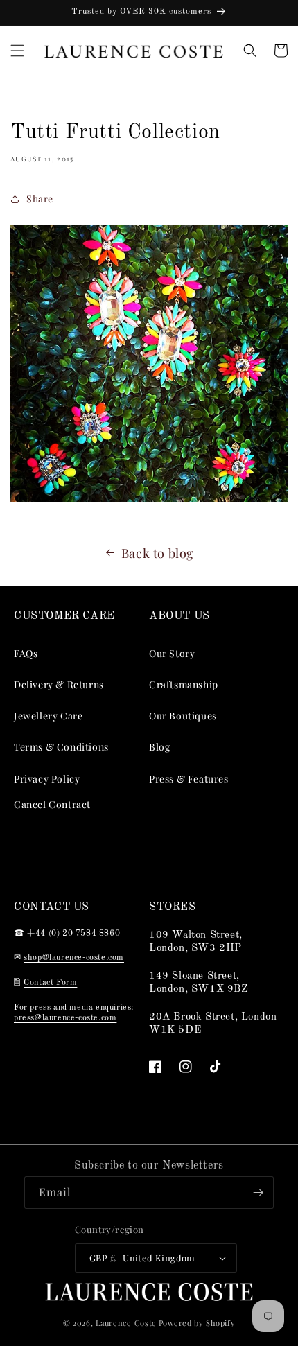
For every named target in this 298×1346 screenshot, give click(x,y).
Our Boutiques (183, 715)
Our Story (172, 653)
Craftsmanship (183, 684)
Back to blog (157, 553)
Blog (159, 746)
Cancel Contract (52, 804)
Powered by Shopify (197, 1323)
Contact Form (50, 983)
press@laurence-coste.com (65, 1018)
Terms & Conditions (61, 746)
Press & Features (189, 778)
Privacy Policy (47, 778)
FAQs (25, 653)
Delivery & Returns (59, 684)
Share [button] (39, 198)
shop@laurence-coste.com (74, 958)
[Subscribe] (258, 1192)
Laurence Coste (126, 1323)
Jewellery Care (48, 715)
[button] (17, 50)
